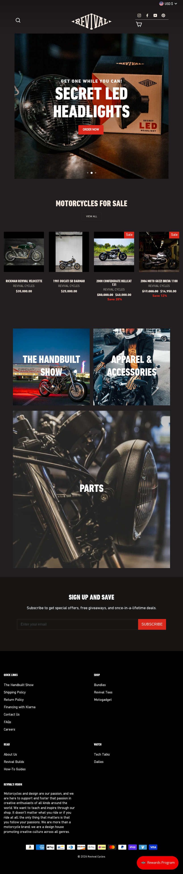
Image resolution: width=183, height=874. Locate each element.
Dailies (99, 762)
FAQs (7, 722)
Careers (9, 729)
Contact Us (12, 714)
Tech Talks (102, 754)
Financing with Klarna (19, 707)
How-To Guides (15, 769)
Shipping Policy (15, 692)
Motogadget (103, 700)
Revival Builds (14, 762)
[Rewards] (158, 863)
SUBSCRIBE (152, 624)
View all (91, 216)
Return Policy (14, 700)
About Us (10, 754)
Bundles (100, 685)
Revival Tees (103, 692)
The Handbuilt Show (18, 685)
